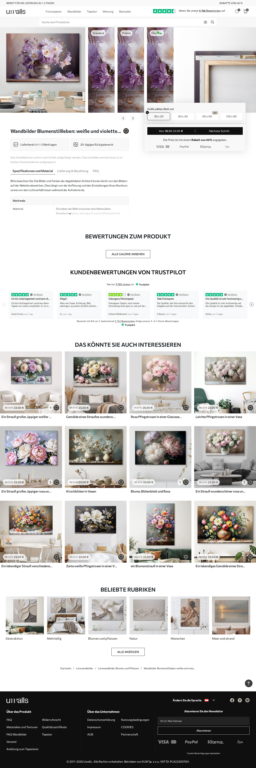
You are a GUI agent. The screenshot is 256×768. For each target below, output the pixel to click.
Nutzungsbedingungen (135, 719)
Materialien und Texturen (22, 727)
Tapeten (47, 734)
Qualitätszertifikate (54, 727)
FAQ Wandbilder (16, 734)
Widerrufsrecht (51, 719)
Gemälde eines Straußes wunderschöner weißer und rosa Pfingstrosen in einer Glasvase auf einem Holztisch (91, 417)
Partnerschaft (129, 734)
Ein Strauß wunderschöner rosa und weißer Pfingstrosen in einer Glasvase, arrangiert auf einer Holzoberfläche (221, 491)
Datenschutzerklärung (101, 719)
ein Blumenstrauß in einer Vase (152, 566)
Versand (11, 741)
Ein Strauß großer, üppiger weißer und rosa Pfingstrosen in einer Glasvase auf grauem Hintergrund (26, 417)
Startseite (65, 668)
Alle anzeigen (128, 651)
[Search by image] (205, 22)
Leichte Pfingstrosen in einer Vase (219, 417)
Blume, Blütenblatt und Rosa (150, 491)
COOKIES (127, 727)
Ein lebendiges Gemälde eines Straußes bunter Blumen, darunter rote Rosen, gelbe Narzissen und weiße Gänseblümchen (221, 566)
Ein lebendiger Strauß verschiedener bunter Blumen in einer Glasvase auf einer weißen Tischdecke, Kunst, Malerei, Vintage (26, 566)
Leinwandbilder (84, 668)
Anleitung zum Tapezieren (22, 749)
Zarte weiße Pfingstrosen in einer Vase (91, 566)
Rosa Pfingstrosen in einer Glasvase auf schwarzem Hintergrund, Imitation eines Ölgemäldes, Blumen (156, 417)
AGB (90, 734)
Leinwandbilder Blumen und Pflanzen (118, 668)
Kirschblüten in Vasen (81, 491)
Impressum (94, 727)
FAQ (9, 719)
